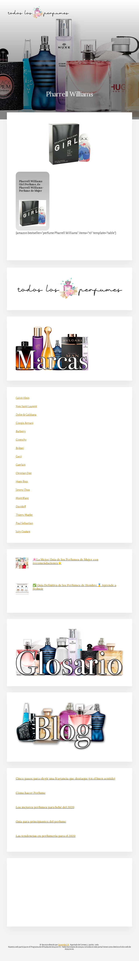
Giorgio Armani (24, 423)
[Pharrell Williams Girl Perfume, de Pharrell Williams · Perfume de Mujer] (32, 213)
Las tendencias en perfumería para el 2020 (45, 836)
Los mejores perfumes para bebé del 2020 (45, 807)
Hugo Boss (22, 481)
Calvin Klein (22, 398)
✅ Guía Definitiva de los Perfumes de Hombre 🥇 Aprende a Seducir (74, 586)
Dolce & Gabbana (26, 414)
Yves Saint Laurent (26, 406)
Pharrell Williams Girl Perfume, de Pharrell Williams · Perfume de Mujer (31, 186)
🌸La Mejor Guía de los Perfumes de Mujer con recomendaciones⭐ (65, 561)
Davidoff (21, 506)
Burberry (21, 431)
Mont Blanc (22, 498)
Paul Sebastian (24, 523)
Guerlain (21, 464)
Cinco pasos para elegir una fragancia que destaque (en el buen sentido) (65, 778)
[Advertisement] (69, 51)
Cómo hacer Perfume (30, 793)
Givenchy (21, 439)
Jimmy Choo (23, 489)
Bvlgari (20, 448)
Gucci (19, 456)
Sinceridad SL (63, 945)
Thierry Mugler (24, 514)
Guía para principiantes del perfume (41, 821)
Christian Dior (24, 473)
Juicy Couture (23, 531)
